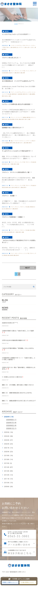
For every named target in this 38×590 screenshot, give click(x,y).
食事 (24, 72)
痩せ (19, 142)
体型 (33, 140)
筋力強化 (17, 119)
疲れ (6, 119)
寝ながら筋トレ (6, 47)
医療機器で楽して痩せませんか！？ (13, 127)
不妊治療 (9, 94)
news (7, 31)
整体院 (14, 47)
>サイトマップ (6, 576)
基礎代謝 (28, 117)
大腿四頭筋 (19, 94)
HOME (16, 23)
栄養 (10, 72)
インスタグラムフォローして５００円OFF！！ (16, 34)
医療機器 (7, 142)
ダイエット (28, 45)
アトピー (12, 70)
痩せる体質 (14, 187)
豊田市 (4, 49)
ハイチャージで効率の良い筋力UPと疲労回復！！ (17, 104)
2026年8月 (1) (11, 419)
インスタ (12, 45)
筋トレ (29, 47)
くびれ (23, 45)
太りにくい (33, 117)
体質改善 (32, 206)
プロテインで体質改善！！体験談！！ (14, 217)
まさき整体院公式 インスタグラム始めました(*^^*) (18, 81)
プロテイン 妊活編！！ (9, 195)
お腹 (11, 140)
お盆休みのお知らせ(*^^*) (10, 322)
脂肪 (25, 142)
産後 (17, 142)
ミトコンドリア (19, 117)
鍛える (6, 96)
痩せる (26, 47)
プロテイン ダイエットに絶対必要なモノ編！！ (17, 172)
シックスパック (16, 140)
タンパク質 (22, 70)
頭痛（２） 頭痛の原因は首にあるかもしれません (17, 392)
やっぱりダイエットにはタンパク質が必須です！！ (17, 151)
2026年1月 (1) (11, 428)
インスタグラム (18, 45)
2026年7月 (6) (11, 422)
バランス (27, 70)
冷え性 (4, 232)
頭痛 (21, 72)
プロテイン (32, 70)
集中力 (26, 119)
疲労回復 (10, 119)
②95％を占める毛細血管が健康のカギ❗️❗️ (15, 340)
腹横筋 (33, 94)
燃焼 (14, 142)
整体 (12, 47)
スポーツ (17, 253)
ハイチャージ (30, 92)
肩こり (32, 47)
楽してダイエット (20, 47)
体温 (31, 230)
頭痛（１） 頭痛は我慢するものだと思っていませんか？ (19, 400)
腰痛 (16, 72)
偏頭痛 (24, 117)
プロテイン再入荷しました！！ (11, 57)
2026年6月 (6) (11, 425)
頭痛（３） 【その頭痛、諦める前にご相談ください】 (18, 385)
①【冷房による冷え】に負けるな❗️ (13, 377)
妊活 (4, 208)
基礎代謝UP (14, 94)
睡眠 (13, 119)
